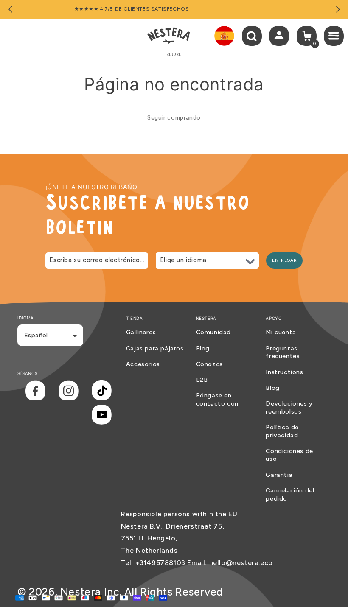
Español (36, 335)
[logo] (168, 35)
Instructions (284, 372)
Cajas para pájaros (155, 348)
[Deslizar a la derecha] (338, 9)
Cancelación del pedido (290, 494)
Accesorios (143, 364)
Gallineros (141, 332)
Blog (203, 348)
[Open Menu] (336, 36)
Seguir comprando (174, 117)
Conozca (209, 364)
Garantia (279, 474)
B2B (202, 379)
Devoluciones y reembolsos (289, 407)
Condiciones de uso (289, 455)
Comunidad (213, 332)
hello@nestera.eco (241, 563)
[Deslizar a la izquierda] (10, 9)
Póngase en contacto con (217, 399)
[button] (252, 36)
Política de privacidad (282, 431)
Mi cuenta (281, 332)
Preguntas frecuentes (283, 352)
